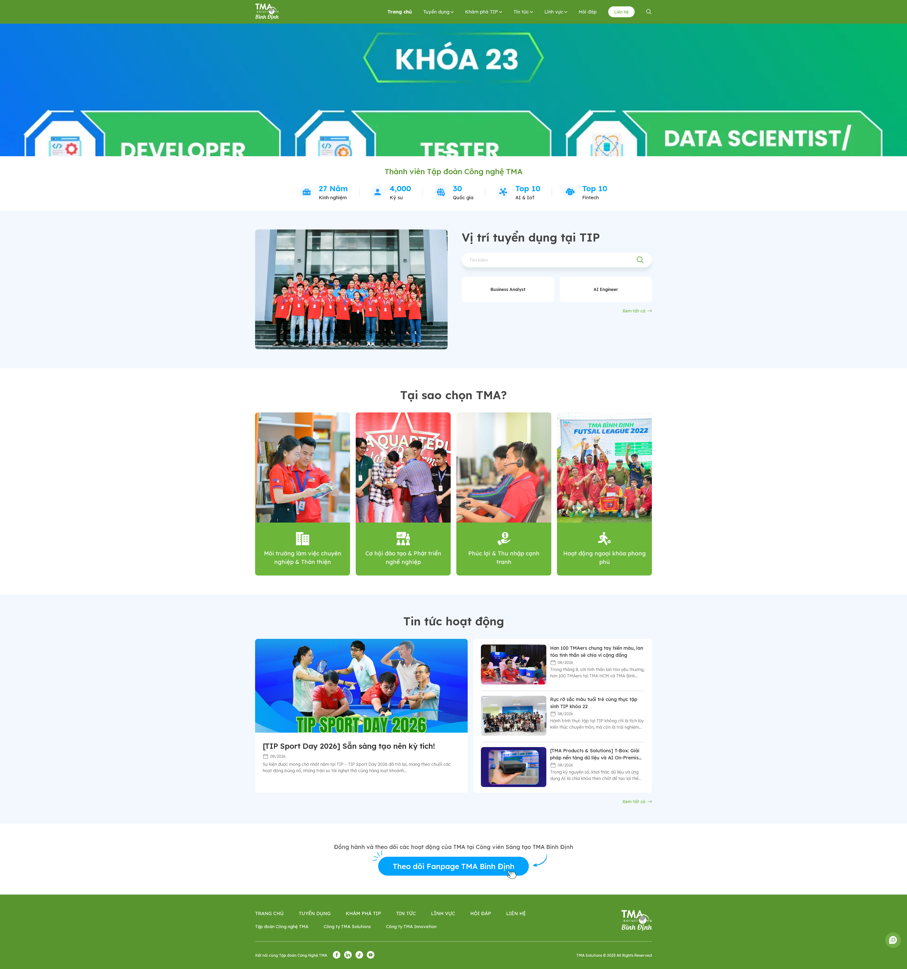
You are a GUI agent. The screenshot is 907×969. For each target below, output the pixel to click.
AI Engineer (606, 289)
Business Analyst (508, 289)
